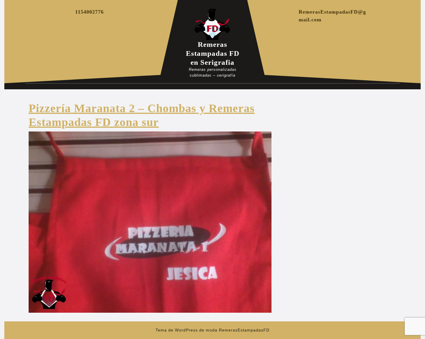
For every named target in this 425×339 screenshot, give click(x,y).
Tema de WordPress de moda (186, 330)
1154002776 (89, 12)
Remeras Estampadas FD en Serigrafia (212, 53)
